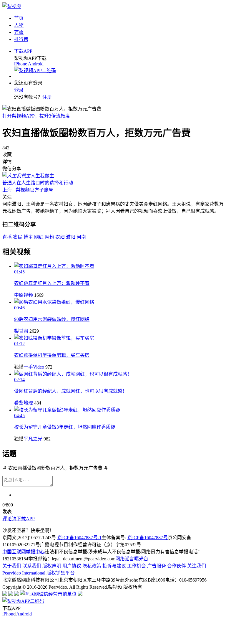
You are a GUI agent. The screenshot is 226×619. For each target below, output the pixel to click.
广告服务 (156, 565)
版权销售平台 (60, 572)
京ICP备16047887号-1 (79, 537)
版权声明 (51, 565)
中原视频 (23, 295)
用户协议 (71, 565)
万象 (19, 32)
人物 (19, 25)
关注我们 (196, 565)
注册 (47, 97)
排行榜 (21, 39)
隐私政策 (91, 565)
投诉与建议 (114, 565)
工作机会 (136, 565)
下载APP (23, 51)
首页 (19, 18)
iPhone (20, 63)
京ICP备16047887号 (147, 537)
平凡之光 (33, 438)
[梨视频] (11, 6)
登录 (19, 90)
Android (36, 63)
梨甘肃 (21, 331)
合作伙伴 (176, 565)
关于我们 (11, 565)
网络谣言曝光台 (131, 558)
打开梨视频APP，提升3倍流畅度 (36, 115)
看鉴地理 (23, 402)
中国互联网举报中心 (23, 551)
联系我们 (31, 565)
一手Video (34, 366)
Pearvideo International (23, 572)
